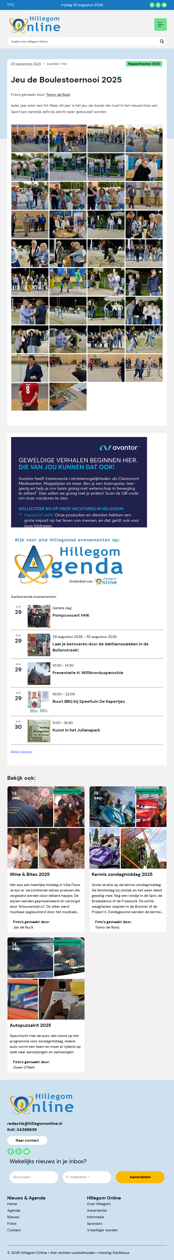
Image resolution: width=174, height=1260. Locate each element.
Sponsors (94, 1223)
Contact (14, 1230)
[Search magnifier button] (162, 41)
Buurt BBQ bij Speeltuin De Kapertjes (89, 701)
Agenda (13, 1210)
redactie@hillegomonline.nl (34, 1123)
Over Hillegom (99, 1203)
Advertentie (97, 1210)
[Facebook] (152, 4)
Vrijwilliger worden (102, 1230)
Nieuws (13, 1217)
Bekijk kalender (22, 752)
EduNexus (121, 1252)
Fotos (12, 1223)
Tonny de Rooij (58, 94)
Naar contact (27, 1140)
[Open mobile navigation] (160, 24)
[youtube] (164, 4)
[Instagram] (158, 4)
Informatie (95, 1217)
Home (12, 1203)
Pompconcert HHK (71, 615)
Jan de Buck (23, 927)
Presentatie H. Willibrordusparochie (88, 672)
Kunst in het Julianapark (76, 730)
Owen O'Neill (24, 1067)
